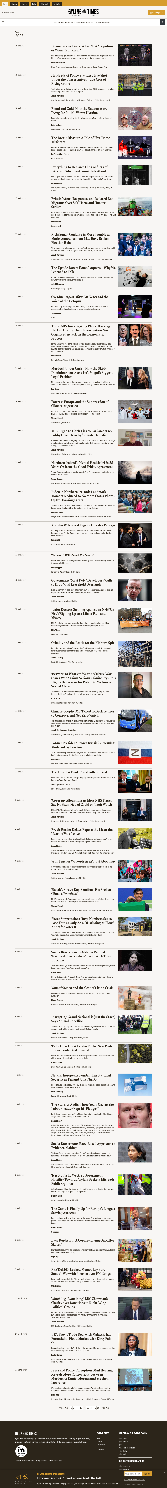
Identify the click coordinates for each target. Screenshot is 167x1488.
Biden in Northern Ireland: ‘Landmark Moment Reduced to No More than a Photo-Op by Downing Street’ (83, 496)
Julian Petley (56, 313)
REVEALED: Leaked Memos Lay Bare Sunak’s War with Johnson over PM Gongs (81, 1272)
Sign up (147, 1474)
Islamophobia (105, 1130)
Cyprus (53, 1096)
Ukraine (68, 129)
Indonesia (89, 1359)
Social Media (73, 763)
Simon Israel (56, 221)
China (53, 67)
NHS (57, 634)
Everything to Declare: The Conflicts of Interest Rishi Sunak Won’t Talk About (79, 169)
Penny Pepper (56, 567)
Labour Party (70, 1132)
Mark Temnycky (57, 1091)
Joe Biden (64, 516)
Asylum (53, 1200)
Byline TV (121, 1444)
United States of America (80, 393)
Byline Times (122, 1438)
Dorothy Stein (56, 1195)
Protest (67, 878)
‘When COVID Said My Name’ (72, 555)
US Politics (107, 516)
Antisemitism (55, 1125)
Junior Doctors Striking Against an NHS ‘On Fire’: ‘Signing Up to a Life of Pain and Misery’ (82, 614)
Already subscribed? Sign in (133, 1485)
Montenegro (55, 1232)
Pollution (104, 910)
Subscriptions (157, 12)
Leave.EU (71, 853)
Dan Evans (55, 389)
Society (89, 100)
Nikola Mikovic (56, 1227)
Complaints (100, 1449)
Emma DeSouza (57, 512)
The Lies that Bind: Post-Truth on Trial (79, 772)
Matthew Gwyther (58, 62)
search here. (58, 1460)
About (99, 1438)
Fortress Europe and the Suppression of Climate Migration (79, 404)
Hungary (109, 977)
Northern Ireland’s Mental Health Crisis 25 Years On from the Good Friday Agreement (82, 465)
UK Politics (95, 100)
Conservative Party (64, 100)
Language (69, 288)
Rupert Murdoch (78, 360)
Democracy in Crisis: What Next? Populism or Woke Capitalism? (82, 48)
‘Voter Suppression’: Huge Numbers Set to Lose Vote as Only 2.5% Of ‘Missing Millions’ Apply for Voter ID (82, 923)
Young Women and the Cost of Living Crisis (82, 988)
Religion (75, 979)
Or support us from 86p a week (134, 1480)
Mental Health (55, 483)
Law (57, 1167)
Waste (110, 910)
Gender (58, 1130)
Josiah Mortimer (57, 95)
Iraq (99, 1130)
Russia (95, 67)
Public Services (81, 100)
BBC (52, 1326)
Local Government (80, 943)
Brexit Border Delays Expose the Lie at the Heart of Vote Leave (82, 832)
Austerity (54, 100)
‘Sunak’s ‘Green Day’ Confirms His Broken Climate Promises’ (81, 892)
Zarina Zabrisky (57, 657)
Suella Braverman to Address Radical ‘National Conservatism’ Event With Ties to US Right (82, 956)
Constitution (68, 259)
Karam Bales (56, 972)
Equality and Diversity (102, 1127)
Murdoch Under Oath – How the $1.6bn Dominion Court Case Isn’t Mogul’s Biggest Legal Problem (82, 373)
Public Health (76, 483)
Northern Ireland (66, 483)
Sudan (63, 129)
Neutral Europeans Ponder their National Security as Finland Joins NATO (81, 1078)
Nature (99, 910)
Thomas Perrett (57, 418)
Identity (79, 1130)
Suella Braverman (69, 703)
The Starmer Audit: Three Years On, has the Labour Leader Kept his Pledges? (82, 1107)
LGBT (76, 1132)
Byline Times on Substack (126, 1448)
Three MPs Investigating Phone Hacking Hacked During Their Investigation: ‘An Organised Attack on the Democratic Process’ (80, 333)
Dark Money (84, 187)
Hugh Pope (55, 1256)
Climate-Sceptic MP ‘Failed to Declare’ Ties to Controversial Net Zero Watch (82, 713)
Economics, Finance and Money (75, 67)
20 (88, 1407)
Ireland (64, 1096)
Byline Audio (122, 1454)
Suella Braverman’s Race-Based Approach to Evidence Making (83, 1146)
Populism (69, 979)
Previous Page (63, 1407)
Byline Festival (123, 1441)
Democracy (92, 187)
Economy (89, 67)
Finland (58, 1096)
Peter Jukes (55, 1394)
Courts (66, 1164)
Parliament (81, 454)
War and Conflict (95, 483)
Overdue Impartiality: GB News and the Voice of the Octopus (79, 299)
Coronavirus (55, 572)
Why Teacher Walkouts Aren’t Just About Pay (83, 861)
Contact (99, 1441)
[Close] (164, 1472)
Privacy (65, 360)
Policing (73, 100)
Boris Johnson (61, 187)
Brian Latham (56, 125)
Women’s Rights (92, 1004)
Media (53, 317)
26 (98, 1407)
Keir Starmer (61, 1132)
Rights (70, 360)
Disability (63, 572)
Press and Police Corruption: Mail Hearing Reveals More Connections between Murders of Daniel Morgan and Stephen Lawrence (82, 1377)
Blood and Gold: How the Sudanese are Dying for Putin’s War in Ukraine (79, 111)
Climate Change (56, 422)
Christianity (54, 977)
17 (77, 1407)
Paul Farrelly (56, 355)
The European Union (105, 1359)
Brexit (53, 158)
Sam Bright (55, 539)
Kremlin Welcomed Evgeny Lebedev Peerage (83, 525)
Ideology (54, 979)
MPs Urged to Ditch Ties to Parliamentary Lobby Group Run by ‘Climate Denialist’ (81, 433)
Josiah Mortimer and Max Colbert (64, 730)
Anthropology (55, 288)
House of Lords (71, 1130)
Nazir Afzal (55, 698)
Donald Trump (60, 67)
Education (84, 259)
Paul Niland (55, 759)
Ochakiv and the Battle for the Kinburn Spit (82, 643)
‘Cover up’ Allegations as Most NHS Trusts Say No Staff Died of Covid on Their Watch (81, 803)
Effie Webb (55, 630)
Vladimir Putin (102, 67)
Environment (66, 422)
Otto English (56, 1285)
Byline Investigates (124, 1466)
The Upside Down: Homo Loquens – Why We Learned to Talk (83, 270)
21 (92, 1407)
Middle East (82, 1132)
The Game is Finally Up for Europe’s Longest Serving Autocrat (83, 1211)
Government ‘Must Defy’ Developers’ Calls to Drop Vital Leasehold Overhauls (81, 583)
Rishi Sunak (100, 187)
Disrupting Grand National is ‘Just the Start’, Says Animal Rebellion (83, 1019)
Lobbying (74, 454)
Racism (53, 1135)
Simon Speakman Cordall (60, 784)
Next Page (105, 1407)
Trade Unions (74, 878)
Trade (82, 1067)
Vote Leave (110, 853)
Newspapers (60, 393)
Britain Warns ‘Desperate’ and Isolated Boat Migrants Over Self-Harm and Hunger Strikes (83, 203)
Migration (90, 1132)
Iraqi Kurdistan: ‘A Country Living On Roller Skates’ (82, 1243)
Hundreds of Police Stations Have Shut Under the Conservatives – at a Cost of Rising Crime (79, 80)
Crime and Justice (57, 703)
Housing (60, 601)
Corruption (54, 1127)
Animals (60, 1037)
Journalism (63, 853)
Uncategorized (105, 100)
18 (81, 1407)
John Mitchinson (57, 284)
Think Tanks (94, 734)
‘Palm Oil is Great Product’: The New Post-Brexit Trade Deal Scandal (81, 1048)
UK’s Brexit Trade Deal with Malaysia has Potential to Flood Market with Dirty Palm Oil (81, 1339)
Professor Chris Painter (60, 154)
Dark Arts (54, 360)
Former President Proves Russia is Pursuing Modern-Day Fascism (82, 745)
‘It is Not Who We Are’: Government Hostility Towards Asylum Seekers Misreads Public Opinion (83, 1180)
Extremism (54, 763)
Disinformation (98, 850)
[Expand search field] (162, 22)
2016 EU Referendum (58, 850)
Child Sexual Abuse (57, 1164)
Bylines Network (123, 1469)
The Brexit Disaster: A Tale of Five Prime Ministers (80, 140)
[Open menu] (3, 22)
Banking (53, 187)
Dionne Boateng (57, 1000)
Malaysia (95, 1359)
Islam (53, 1167)
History (63, 288)
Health (53, 634)
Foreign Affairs (56, 129)
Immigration (55, 853)
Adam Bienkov (56, 183)
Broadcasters (59, 1326)
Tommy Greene (56, 479)
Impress (83, 1442)
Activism (54, 601)
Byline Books (122, 1451)
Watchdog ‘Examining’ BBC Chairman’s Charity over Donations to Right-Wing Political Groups (79, 1303)
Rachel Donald (56, 1062)
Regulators (72, 1326)
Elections (91, 259)
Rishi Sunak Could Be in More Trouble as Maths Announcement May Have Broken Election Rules (80, 239)
